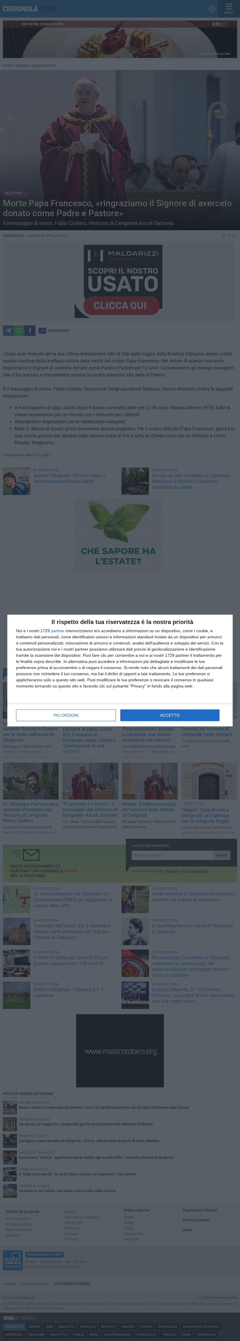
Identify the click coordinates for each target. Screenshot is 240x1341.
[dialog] (120, 670)
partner (57, 631)
